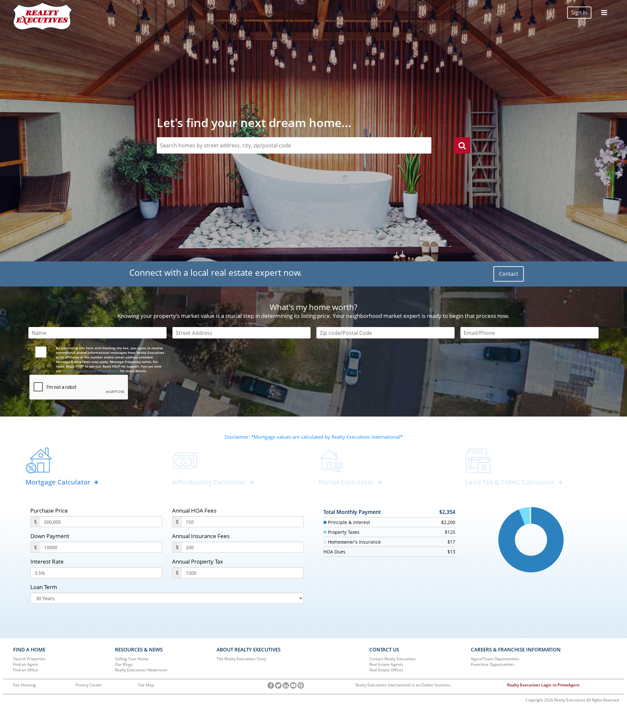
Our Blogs (124, 664)
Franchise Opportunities (492, 664)
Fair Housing (24, 685)
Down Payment (49, 536)
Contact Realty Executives (392, 659)
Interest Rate (47, 561)
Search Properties (29, 659)
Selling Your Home (132, 659)
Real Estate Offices (386, 670)
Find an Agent (25, 664)
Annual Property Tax (197, 561)
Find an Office (25, 670)
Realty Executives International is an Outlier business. (403, 685)
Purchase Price (49, 510)
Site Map (146, 685)
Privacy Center (88, 685)
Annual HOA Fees (194, 510)
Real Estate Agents (386, 664)
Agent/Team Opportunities (495, 659)
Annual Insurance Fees (201, 536)
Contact (508, 273)
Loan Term (43, 587)
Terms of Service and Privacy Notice (90, 371)
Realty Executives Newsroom (141, 670)
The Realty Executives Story (241, 659)
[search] (462, 146)
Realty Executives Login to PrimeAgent (543, 685)
